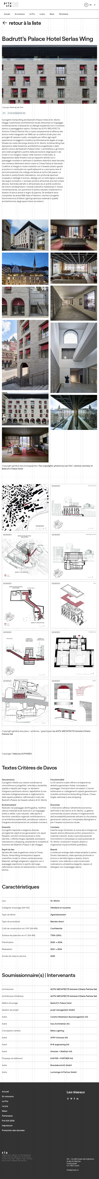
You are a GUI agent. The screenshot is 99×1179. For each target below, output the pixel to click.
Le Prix (32, 14)
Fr (86, 5)
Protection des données (13, 1130)
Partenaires (63, 14)
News (52, 14)
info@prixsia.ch (73, 1170)
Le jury (42, 14)
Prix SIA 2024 (8, 1120)
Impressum (7, 1125)
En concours (20, 14)
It (94, 5)
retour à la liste (25, 23)
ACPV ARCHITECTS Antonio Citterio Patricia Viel (73, 989)
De (91, 5)
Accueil (7, 14)
